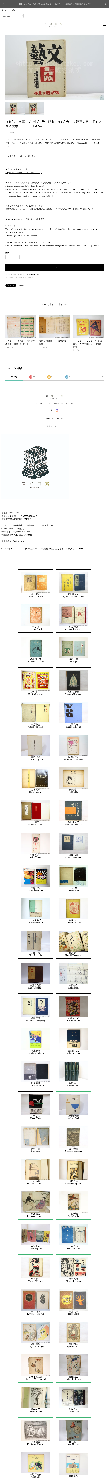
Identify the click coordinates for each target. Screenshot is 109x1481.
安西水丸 (73, 1476)
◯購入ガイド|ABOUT (75, 549)
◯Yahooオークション (10, 549)
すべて (14, 377)
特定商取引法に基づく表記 (64, 403)
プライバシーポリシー (43, 403)
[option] (54, 67)
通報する (22, 285)
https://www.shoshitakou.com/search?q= (23, 173)
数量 (7, 253)
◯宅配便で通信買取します (52, 549)
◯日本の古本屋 (30, 549)
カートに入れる (54, 267)
